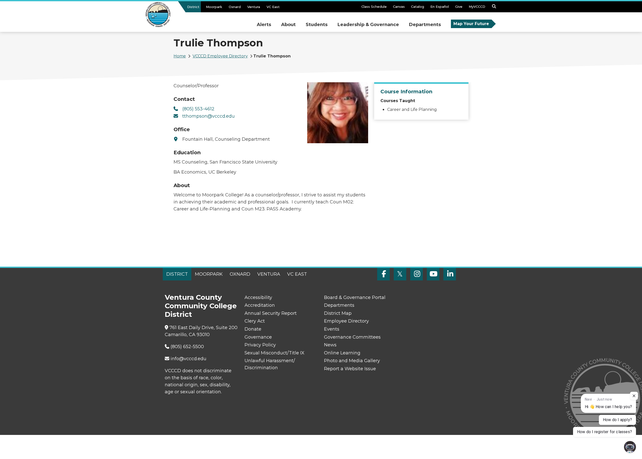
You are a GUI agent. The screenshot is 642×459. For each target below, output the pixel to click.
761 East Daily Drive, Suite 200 (203, 327)
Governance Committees (352, 337)
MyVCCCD (477, 7)
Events (331, 329)
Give (458, 7)
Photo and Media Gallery (352, 360)
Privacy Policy (260, 345)
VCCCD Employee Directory (220, 56)
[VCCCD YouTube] (433, 274)
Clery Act (255, 321)
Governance (258, 337)
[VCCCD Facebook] (383, 274)
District (193, 7)
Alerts (264, 24)
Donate (253, 329)
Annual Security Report (271, 313)
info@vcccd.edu (188, 358)
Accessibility (258, 297)
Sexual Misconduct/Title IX (274, 353)
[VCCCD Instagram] (416, 274)
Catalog (417, 7)
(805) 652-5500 (187, 346)
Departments (425, 24)
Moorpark (214, 7)
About (288, 24)
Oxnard (235, 7)
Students (317, 24)
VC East (273, 7)
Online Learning (342, 353)
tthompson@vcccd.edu (208, 116)
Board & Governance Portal (354, 297)
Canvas (399, 7)
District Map (338, 313)
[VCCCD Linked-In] (449, 274)
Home (180, 56)
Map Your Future (471, 23)
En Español (439, 7)
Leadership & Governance (368, 24)
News (330, 345)
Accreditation (260, 305)
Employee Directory (346, 321)
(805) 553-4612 (198, 109)
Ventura (253, 7)
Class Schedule (374, 7)
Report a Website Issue (350, 368)
